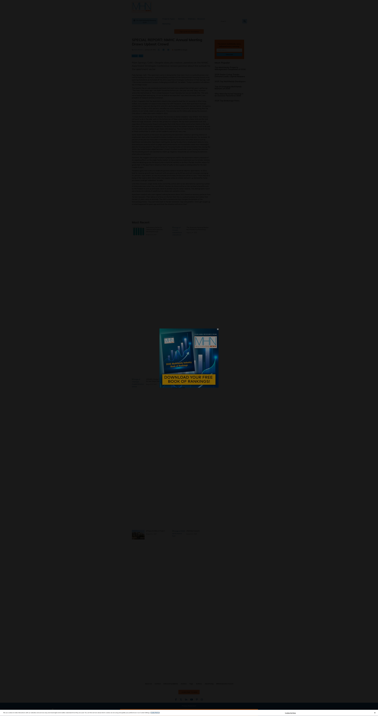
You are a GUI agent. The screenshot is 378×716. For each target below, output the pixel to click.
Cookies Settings (290, 713)
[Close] (375, 713)
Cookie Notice (155, 712)
